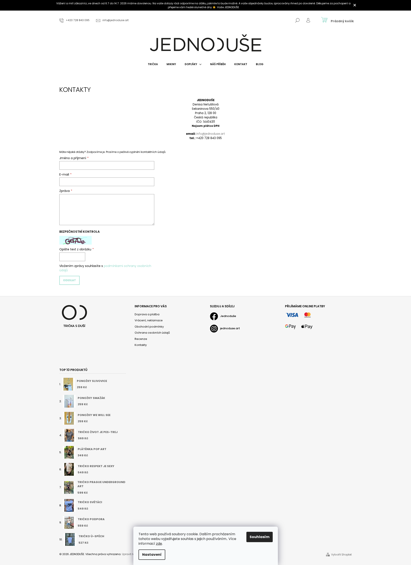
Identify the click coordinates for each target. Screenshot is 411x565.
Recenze (141, 339)
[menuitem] (152, 64)
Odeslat (69, 280)
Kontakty (141, 345)
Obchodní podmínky (149, 327)
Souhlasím (259, 536)
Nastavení (152, 554)
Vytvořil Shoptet (341, 554)
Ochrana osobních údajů (152, 333)
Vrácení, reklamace (149, 320)
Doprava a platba (147, 314)
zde (159, 543)
